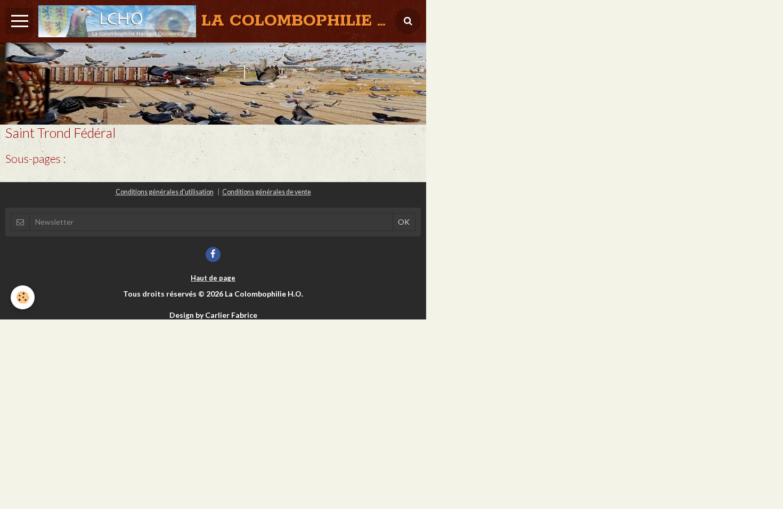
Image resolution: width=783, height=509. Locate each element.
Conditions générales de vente (266, 192)
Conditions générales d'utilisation (165, 192)
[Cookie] (23, 297)
